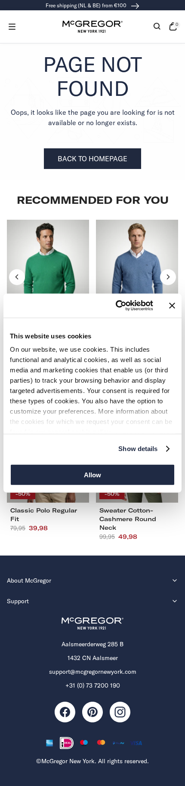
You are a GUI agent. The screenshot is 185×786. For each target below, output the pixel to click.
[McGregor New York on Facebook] (65, 712)
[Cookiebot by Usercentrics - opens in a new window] (116, 305)
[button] (12, 26)
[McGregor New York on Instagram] (120, 712)
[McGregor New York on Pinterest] (92, 712)
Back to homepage (92, 158)
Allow (92, 474)
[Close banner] (172, 306)
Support (18, 601)
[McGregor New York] (92, 27)
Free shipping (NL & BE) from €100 (87, 5)
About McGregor (29, 580)
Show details (137, 448)
